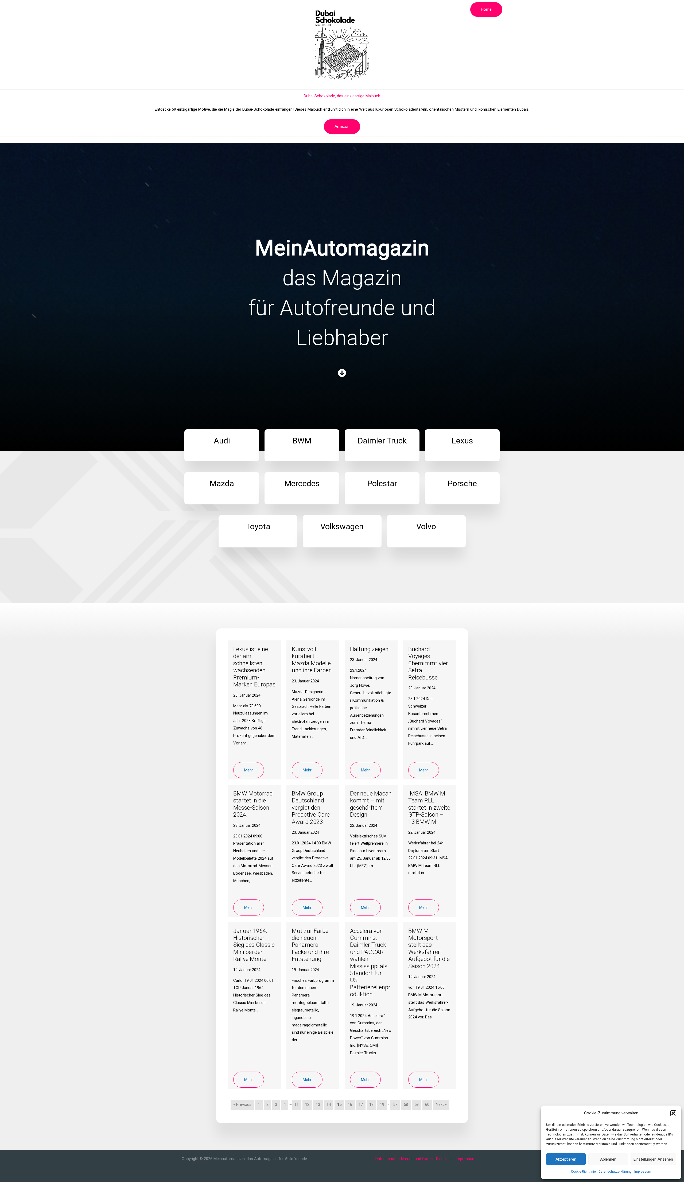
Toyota (407, 9)
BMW (247, 9)
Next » (441, 1104)
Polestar (363, 9)
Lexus (297, 9)
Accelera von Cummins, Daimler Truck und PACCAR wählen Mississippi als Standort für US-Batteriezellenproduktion (370, 963)
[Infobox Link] (221, 445)
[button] (673, 1113)
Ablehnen (608, 1159)
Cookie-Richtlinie (583, 1171)
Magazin (212, 9)
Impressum (642, 1171)
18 (371, 1104)
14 (329, 1104)
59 (416, 1104)
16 (350, 1104)
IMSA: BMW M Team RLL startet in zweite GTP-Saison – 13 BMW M (429, 807)
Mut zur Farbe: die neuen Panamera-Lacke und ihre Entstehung (311, 945)
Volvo (456, 9)
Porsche (385, 9)
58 (406, 1104)
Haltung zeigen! (370, 649)
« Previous (242, 1104)
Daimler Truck (272, 9)
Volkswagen (432, 9)
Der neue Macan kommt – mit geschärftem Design (371, 804)
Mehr (248, 770)
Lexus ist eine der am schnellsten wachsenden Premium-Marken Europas (254, 667)
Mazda (316, 9)
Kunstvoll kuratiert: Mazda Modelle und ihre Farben (312, 660)
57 (395, 1104)
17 (361, 1104)
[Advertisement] (342, 58)
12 (307, 1104)
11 (296, 1104)
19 (382, 1104)
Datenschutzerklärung (615, 1171)
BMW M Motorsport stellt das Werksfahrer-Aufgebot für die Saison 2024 (429, 948)
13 (318, 1104)
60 (427, 1104)
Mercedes (339, 9)
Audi (231, 9)
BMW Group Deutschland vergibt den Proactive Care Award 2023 (311, 807)
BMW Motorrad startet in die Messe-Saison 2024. (253, 804)
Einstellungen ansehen (653, 1159)
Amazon (342, 126)
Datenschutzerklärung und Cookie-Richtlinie (413, 1158)
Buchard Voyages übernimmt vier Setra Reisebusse (428, 663)
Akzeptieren (565, 1159)
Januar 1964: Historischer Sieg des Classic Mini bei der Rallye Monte (254, 945)
